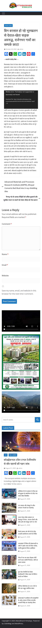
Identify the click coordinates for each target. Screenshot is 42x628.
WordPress (19, 623)
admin (21, 49)
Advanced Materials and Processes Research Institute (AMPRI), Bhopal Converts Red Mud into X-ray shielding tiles (20, 187)
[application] (21, 99)
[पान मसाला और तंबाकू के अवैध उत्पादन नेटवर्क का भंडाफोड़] (9, 508)
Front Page (8, 25)
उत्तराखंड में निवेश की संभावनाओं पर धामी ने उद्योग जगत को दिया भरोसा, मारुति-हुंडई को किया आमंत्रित (28, 545)
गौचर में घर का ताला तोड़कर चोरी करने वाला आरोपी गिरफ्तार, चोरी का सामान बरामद (28, 559)
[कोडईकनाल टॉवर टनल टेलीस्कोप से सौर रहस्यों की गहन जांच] (21, 442)
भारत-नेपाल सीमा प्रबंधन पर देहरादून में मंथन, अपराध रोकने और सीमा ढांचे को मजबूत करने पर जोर (27, 519)
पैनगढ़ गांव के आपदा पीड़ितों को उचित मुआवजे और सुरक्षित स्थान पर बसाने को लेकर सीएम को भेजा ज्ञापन (20, 198)
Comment (7, 224)
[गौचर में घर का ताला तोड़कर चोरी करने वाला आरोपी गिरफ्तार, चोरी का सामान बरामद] (9, 561)
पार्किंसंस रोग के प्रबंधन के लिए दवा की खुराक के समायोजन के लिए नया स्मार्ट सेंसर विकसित (27, 493)
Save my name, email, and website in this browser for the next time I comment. (19, 292)
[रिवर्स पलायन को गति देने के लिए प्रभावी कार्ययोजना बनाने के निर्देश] (9, 534)
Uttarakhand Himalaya (23, 621)
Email (5, 265)
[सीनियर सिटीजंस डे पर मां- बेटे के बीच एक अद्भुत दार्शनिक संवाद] (9, 588)
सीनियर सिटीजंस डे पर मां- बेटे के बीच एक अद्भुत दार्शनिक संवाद (27, 587)
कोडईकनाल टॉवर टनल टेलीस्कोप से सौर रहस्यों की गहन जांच (20, 462)
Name (5, 254)
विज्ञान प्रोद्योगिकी (13, 455)
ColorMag (7, 623)
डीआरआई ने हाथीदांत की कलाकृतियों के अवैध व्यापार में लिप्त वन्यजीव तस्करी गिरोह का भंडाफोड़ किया (28, 600)
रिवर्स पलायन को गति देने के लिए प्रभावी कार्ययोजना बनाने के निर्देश (27, 532)
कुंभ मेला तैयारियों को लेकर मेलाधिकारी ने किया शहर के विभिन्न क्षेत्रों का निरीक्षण (27, 574)
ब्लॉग (6, 455)
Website (5, 275)
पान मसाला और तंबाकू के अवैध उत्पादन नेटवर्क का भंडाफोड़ (26, 506)
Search (37, 419)
